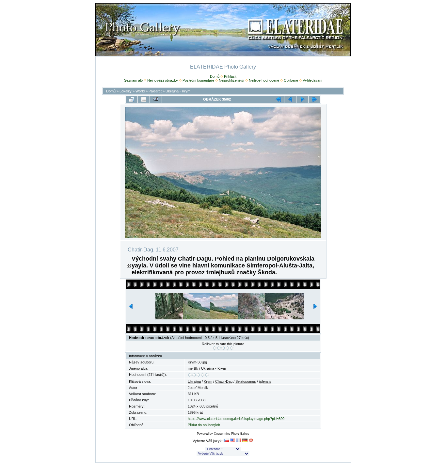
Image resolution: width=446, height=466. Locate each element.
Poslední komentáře (198, 80)
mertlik (193, 368)
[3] (223, 348)
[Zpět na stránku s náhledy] (131, 99)
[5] (232, 348)
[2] (219, 348)
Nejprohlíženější (231, 80)
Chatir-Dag (223, 381)
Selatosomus (245, 381)
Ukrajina (194, 381)
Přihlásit (230, 76)
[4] (227, 348)
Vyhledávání (312, 80)
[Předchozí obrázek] (290, 99)
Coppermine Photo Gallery (231, 433)
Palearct (155, 91)
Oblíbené (291, 80)
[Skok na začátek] (278, 99)
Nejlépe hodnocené (264, 80)
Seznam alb (133, 80)
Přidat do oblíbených (204, 425)
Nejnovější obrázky (162, 80)
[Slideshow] (156, 99)
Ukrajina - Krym (178, 91)
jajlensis (265, 381)
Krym (208, 381)
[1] (215, 348)
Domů (214, 76)
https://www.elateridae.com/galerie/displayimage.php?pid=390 (236, 419)
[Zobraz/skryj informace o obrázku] (144, 99)
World (140, 91)
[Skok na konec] (314, 99)
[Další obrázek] (302, 99)
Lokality (125, 91)
